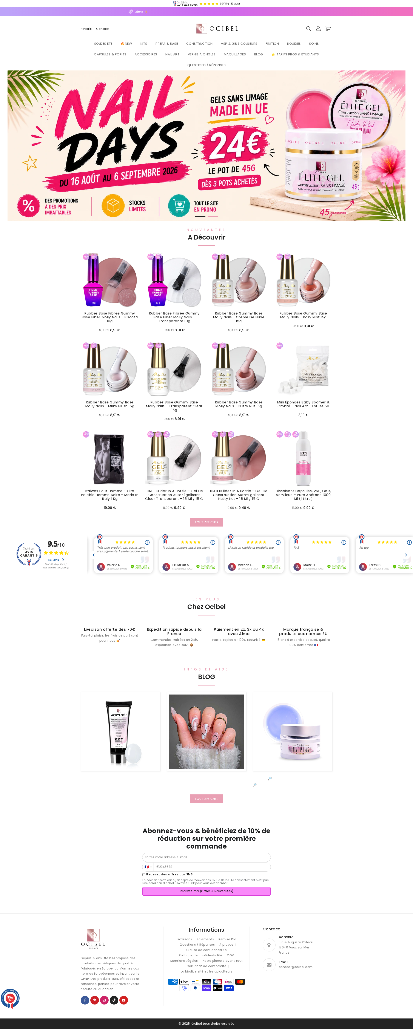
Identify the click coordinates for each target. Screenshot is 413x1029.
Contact (103, 29)
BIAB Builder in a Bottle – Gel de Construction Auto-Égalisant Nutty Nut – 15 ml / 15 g (239, 495)
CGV (230, 955)
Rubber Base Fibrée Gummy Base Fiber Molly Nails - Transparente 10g (174, 317)
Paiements (205, 939)
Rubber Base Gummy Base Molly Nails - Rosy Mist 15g (303, 315)
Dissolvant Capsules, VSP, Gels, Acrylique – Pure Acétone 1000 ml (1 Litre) (303, 495)
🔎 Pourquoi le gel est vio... (292, 778)
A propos (226, 944)
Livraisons (184, 939)
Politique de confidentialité (200, 955)
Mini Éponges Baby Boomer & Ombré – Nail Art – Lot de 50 (303, 404)
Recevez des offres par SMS (169, 874)
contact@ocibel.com (296, 967)
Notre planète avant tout (223, 961)
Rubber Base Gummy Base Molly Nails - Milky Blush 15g (109, 404)
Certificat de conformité (207, 966)
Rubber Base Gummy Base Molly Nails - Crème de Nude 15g (238, 317)
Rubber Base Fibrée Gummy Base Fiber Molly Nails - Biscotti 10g (110, 317)
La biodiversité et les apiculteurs (206, 971)
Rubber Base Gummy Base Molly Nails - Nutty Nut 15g (239, 404)
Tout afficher (207, 522)
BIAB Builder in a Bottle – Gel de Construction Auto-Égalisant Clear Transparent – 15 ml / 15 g (174, 495)
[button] (200, 216)
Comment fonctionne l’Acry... (120, 778)
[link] (174, 637)
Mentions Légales (184, 961)
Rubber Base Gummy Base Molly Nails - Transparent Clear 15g (174, 406)
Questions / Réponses (197, 944)
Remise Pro (227, 939)
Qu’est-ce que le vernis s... (206, 778)
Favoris (86, 29)
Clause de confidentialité (206, 950)
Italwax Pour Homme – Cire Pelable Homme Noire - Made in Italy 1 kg (109, 495)
